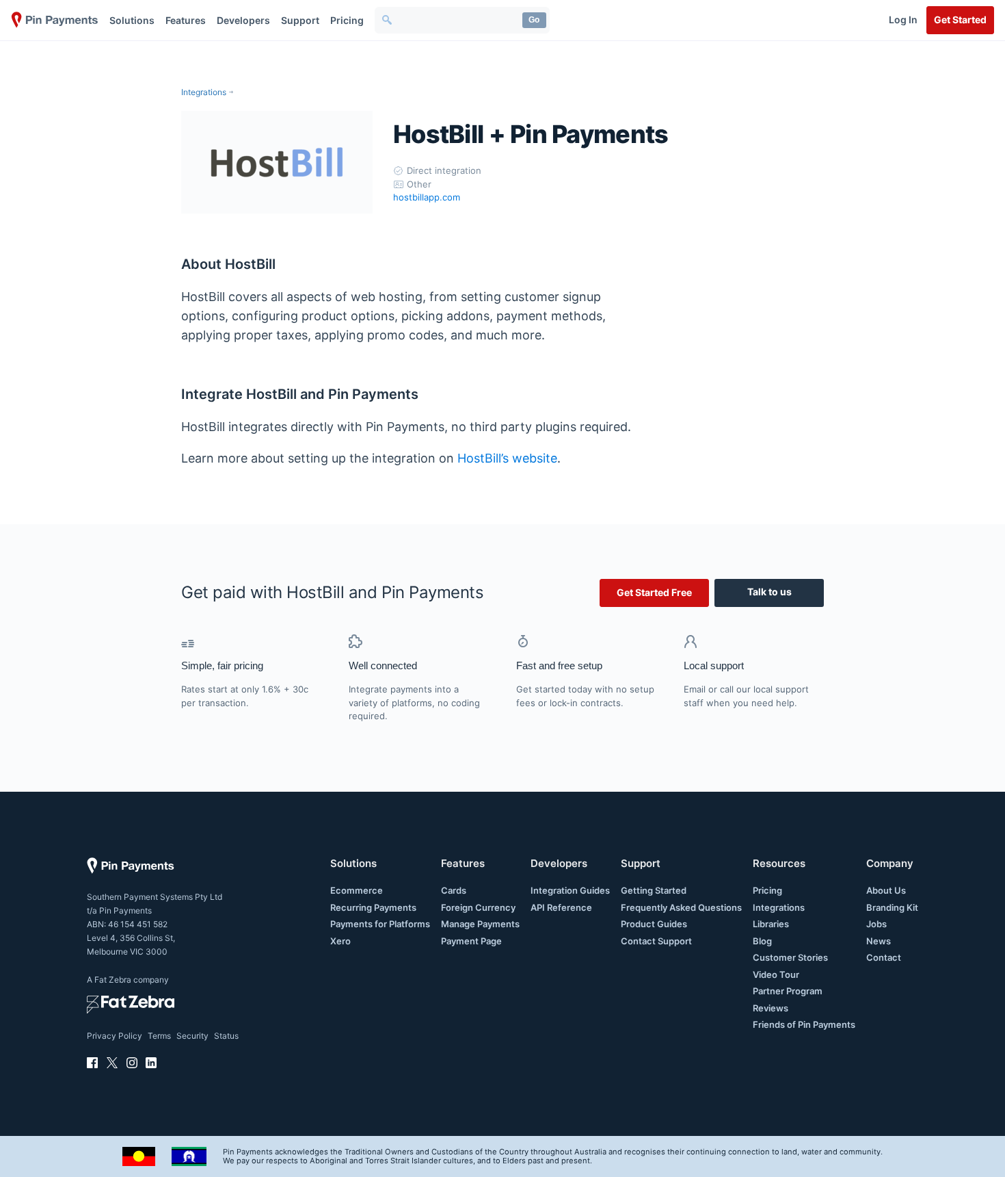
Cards (453, 890)
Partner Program (787, 990)
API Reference (561, 907)
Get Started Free (654, 592)
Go (533, 20)
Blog (762, 940)
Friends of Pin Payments (804, 1024)
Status (226, 1036)
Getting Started (653, 890)
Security (192, 1036)
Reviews (770, 1008)
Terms (159, 1036)
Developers (243, 20)
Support (300, 20)
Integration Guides (570, 890)
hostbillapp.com (426, 197)
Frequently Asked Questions (681, 907)
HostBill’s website (507, 458)
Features (185, 20)
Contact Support (656, 940)
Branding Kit (892, 907)
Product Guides (654, 923)
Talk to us (769, 591)
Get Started (960, 19)
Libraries (771, 923)
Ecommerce (356, 890)
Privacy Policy (114, 1036)
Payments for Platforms (380, 923)
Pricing (347, 20)
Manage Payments (480, 923)
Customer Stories (790, 957)
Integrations (203, 92)
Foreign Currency (478, 907)
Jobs (876, 923)
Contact (883, 957)
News (878, 940)
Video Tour (776, 974)
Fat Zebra (112, 979)
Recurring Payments (373, 907)
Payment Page (471, 940)
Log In (903, 19)
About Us (886, 890)
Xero (340, 940)
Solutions (132, 20)
